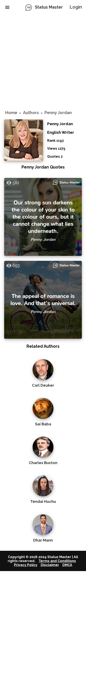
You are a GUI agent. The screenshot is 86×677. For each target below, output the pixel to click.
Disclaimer (50, 565)
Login (76, 7)
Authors (31, 112)
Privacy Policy (25, 565)
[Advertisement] (43, 62)
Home (11, 112)
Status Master (49, 7)
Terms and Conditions (57, 561)
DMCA (67, 565)
